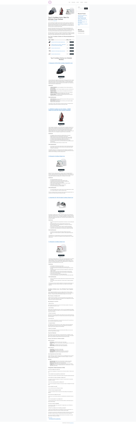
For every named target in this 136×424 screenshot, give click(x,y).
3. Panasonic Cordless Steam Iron (57, 156)
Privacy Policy (73, 2)
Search (86, 8)
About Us (78, 2)
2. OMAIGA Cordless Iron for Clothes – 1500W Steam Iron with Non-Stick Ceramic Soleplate (60, 109)
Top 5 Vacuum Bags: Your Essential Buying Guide (55, 419)
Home (69, 2)
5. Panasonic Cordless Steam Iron (57, 241)
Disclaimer (85, 2)
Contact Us (81, 2)
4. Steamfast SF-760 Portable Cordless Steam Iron (61, 197)
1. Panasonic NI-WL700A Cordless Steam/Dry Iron (61, 63)
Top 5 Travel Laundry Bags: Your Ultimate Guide (54, 418)
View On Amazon (61, 76)
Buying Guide (50, 417)
